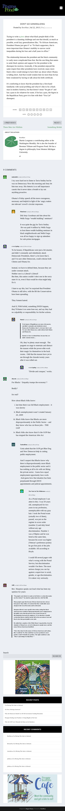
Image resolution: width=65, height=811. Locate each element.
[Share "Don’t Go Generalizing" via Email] (47, 109)
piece (22, 37)
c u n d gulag (15, 246)
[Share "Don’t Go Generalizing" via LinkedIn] (37, 109)
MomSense (23, 211)
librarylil (9, 743)
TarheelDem (23, 444)
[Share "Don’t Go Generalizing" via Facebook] (20, 109)
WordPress (43, 808)
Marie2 (22, 319)
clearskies (9, 751)
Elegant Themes (29, 808)
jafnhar (9, 758)
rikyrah (14, 378)
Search (6, 653)
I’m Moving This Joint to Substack (14, 705)
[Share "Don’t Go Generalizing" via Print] (50, 109)
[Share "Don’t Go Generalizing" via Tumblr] (30, 109)
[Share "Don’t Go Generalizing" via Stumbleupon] (44, 109)
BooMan (25, 27)
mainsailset (15, 177)
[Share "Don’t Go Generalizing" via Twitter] (23, 109)
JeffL (13, 585)
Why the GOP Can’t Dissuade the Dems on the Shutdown (20, 722)
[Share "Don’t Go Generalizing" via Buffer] (40, 109)
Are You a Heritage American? (12, 709)
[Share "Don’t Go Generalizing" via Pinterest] (33, 109)
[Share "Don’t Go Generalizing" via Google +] (27, 109)
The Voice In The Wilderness (37, 491)
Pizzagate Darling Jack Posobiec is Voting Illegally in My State (21, 717)
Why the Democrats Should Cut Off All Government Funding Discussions (24, 713)
